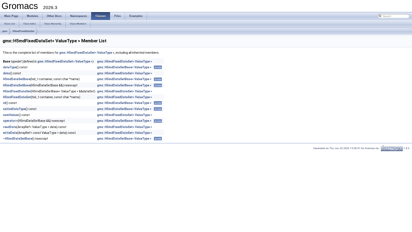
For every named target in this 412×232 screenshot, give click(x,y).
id (4, 103)
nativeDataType (14, 109)
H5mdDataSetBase (16, 79)
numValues (11, 115)
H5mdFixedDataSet (23, 31)
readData (10, 127)
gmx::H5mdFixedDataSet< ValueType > (86, 52)
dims (6, 73)
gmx (4, 31)
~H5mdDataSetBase (17, 138)
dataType (10, 67)
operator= (10, 120)
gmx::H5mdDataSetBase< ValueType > (124, 67)
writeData (10, 132)
